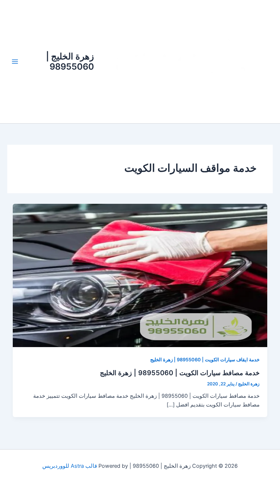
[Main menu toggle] (15, 61)
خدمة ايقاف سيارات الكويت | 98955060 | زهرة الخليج (205, 359)
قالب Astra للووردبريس (69, 466)
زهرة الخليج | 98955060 (70, 61)
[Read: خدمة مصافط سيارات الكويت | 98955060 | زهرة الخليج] (140, 275)
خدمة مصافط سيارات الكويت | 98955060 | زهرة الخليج (180, 373)
